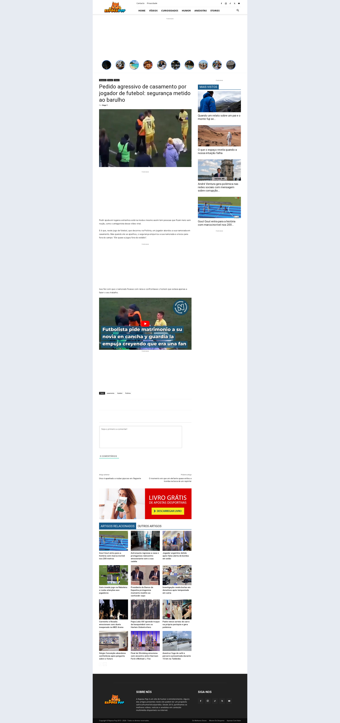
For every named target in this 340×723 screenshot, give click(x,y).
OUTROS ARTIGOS (150, 526)
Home (141, 10)
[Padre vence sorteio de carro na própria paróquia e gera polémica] (177, 609)
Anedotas (200, 10)
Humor (186, 10)
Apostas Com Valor (234, 720)
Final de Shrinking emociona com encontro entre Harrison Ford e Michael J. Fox (144, 656)
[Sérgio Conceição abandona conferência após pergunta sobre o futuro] (113, 641)
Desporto (103, 80)
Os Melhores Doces (199, 720)
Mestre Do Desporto (216, 720)
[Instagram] (226, 3)
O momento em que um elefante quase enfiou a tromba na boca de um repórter (170, 479)
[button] (238, 10)
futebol (119, 393)
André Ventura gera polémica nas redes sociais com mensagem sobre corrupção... (218, 187)
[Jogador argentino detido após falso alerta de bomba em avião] (177, 541)
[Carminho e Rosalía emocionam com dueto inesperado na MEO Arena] (113, 609)
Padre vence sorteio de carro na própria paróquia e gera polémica (176, 624)
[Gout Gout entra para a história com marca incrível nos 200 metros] (113, 541)
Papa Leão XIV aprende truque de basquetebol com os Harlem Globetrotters (145, 624)
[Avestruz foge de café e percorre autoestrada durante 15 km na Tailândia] (177, 641)
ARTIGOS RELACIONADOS (118, 526)
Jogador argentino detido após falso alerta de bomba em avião (176, 556)
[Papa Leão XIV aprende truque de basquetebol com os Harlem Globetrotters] (145, 609)
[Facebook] (221, 3)
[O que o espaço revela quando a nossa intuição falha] (219, 135)
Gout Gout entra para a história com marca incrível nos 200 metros (112, 556)
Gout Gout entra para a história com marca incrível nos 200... (216, 223)
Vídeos (153, 10)
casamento (110, 393)
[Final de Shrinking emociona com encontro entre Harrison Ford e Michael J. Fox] (145, 641)
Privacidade (152, 3)
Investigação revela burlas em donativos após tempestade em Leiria (177, 590)
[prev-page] (100, 664)
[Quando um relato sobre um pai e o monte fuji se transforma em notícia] (219, 101)
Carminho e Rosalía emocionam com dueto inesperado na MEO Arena (111, 624)
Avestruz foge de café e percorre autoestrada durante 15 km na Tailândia (177, 656)
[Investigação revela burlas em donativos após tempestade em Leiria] (177, 575)
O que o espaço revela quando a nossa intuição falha (217, 151)
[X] (235, 3)
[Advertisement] (170, 38)
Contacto (140, 3)
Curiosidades (169, 10)
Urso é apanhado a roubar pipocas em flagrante (120, 478)
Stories (215, 10)
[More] (242, 404)
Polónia (128, 393)
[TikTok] (230, 3)
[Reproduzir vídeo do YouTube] (145, 324)
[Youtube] (239, 3)
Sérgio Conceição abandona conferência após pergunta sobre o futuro (112, 656)
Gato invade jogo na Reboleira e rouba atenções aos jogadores (113, 590)
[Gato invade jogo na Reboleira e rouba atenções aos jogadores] (113, 575)
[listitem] (106, 65)
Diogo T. (105, 105)
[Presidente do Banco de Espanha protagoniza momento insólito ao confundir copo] (145, 575)
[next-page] (105, 664)
